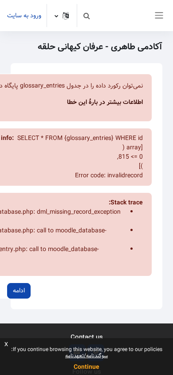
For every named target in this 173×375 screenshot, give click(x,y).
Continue (86, 367)
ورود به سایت (24, 15)
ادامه (19, 290)
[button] (86, 15)
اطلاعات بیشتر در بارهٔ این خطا (105, 102)
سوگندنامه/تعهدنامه (86, 355)
